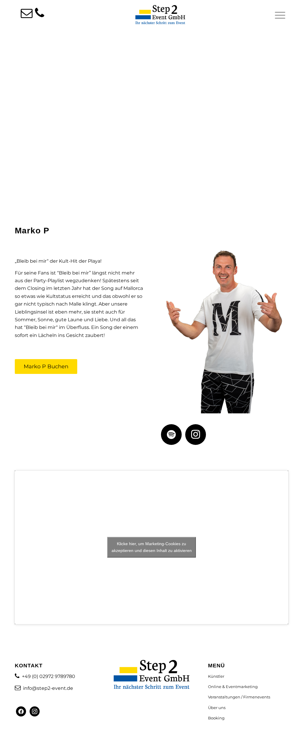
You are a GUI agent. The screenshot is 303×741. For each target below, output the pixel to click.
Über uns (216, 707)
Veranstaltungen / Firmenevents (239, 697)
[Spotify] (171, 434)
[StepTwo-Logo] (160, 15)
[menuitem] (278, 15)
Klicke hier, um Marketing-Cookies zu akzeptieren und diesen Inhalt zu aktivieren (152, 547)
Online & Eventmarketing (233, 686)
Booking (216, 718)
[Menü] (278, 15)
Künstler (216, 676)
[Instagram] (195, 434)
